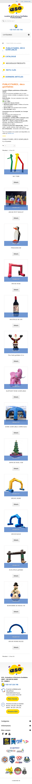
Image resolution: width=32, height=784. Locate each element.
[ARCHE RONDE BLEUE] (16, 628)
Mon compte (5, 730)
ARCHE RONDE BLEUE (16, 641)
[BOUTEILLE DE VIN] (16, 306)
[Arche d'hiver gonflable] (16, 556)
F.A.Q (22, 1)
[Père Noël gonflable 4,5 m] (16, 342)
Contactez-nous (27, 1)
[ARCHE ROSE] (16, 270)
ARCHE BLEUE (16, 534)
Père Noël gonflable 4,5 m (16, 355)
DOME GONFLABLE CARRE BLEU (16, 427)
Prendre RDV (13, 711)
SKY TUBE (16, 176)
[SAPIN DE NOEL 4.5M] (16, 449)
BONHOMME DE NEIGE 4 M (16, 605)
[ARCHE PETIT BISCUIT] (16, 199)
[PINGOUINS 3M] (16, 234)
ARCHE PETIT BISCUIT (16, 212)
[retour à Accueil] (2, 43)
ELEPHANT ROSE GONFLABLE (16, 391)
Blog (17, 1)
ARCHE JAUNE (16, 498)
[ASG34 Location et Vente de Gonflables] (16, 8)
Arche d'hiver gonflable (16, 570)
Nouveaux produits (15, 63)
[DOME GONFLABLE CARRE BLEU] (16, 413)
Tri (3, 145)
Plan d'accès (12, 699)
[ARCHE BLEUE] (16, 521)
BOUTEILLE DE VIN (16, 319)
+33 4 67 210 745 (11, 684)
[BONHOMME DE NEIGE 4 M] (16, 592)
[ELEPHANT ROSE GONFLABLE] (16, 378)
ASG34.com (11, 133)
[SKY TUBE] (16, 163)
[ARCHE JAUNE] (16, 485)
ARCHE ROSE (16, 283)
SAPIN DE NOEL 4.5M (16, 462)
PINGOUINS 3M (16, 248)
